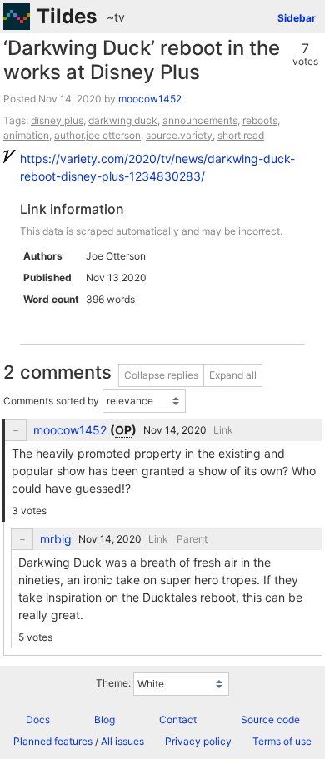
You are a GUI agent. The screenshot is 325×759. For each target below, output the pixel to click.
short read (241, 135)
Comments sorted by (51, 400)
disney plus (57, 120)
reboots (260, 120)
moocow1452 (150, 98)
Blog (104, 719)
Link (223, 430)
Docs (38, 719)
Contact (178, 719)
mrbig (56, 539)
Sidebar (297, 18)
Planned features (52, 741)
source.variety (179, 135)
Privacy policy (198, 741)
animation (26, 135)
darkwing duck (123, 120)
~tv (116, 17)
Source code (270, 719)
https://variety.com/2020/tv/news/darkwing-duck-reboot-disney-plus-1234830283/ (157, 167)
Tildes (67, 16)
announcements (200, 120)
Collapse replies (161, 375)
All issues (122, 741)
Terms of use (282, 741)
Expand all (233, 375)
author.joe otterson (97, 135)
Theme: (113, 683)
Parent (192, 539)
